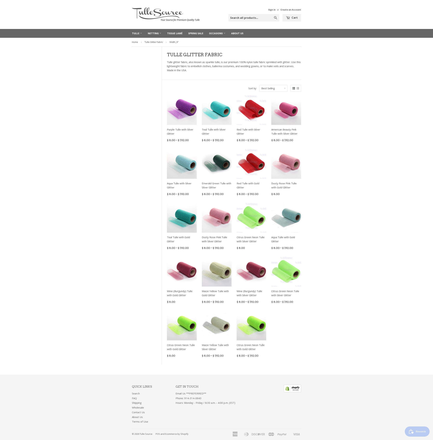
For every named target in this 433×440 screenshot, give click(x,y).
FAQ (134, 398)
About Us (237, 33)
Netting (153, 33)
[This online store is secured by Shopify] (292, 391)
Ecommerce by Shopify (176, 433)
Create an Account (290, 9)
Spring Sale (195, 33)
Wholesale (138, 407)
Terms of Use (140, 421)
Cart (294, 17)
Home (135, 42)
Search (136, 393)
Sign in (272, 9)
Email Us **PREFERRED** (191, 393)
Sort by (252, 88)
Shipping (137, 402)
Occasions (216, 33)
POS (158, 433)
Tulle (136, 33)
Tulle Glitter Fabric (154, 42)
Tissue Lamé (175, 33)
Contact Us (138, 412)
